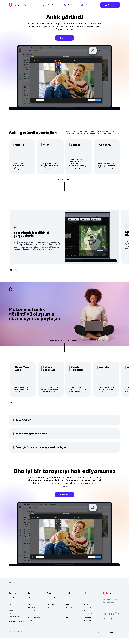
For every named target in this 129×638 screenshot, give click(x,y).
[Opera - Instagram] (110, 618)
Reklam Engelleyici (49, 368)
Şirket (86, 593)
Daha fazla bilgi (64, 29)
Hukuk (67, 593)
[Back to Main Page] (14, 5)
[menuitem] (29, 5)
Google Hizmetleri (77, 368)
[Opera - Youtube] (118, 614)
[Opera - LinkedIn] (105, 618)
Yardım (49, 593)
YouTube (104, 367)
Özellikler (12, 593)
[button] (110, 5)
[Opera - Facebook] (105, 614)
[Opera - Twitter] (114, 614)
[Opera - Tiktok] (110, 614)
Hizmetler (31, 593)
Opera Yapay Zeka (23, 368)
